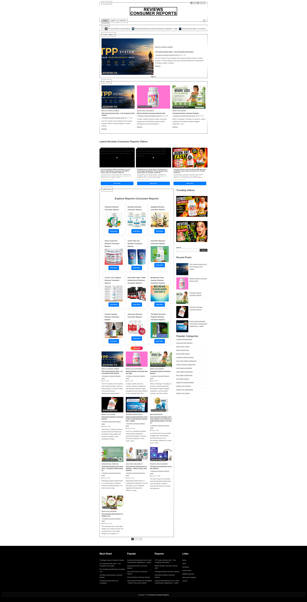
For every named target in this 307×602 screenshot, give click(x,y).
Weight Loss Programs (109, 511)
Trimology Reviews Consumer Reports (185, 28)
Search (178, 247)
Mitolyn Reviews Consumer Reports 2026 (158, 28)
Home (105, 21)
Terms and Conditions (189, 577)
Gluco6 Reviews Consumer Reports (138, 577)
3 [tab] (155, 76)
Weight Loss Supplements (145, 110)
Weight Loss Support (179, 110)
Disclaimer (185, 567)
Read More (157, 66)
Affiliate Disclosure (188, 574)
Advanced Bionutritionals (134, 414)
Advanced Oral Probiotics (110, 463)
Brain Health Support (183, 354)
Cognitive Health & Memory (159, 463)
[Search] (204, 21)
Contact (122, 21)
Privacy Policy (186, 570)
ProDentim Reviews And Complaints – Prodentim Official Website (112, 468)
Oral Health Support (182, 379)
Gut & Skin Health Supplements (186, 361)
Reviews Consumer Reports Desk (167, 55)
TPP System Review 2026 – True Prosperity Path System (127, 28)
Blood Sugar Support (183, 346)
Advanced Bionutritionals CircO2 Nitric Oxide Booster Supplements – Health (137, 419)
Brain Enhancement (156, 414)
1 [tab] (152, 76)
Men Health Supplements (184, 375)
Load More (136, 348)
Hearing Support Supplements (186, 364)
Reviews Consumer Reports (159, 595)
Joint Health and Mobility (134, 463)
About (113, 21)
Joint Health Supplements (184, 372)
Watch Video (117, 183)
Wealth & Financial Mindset (164, 47)
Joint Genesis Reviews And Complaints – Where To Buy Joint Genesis (136, 468)
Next (141, 539)
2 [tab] (154, 76)
